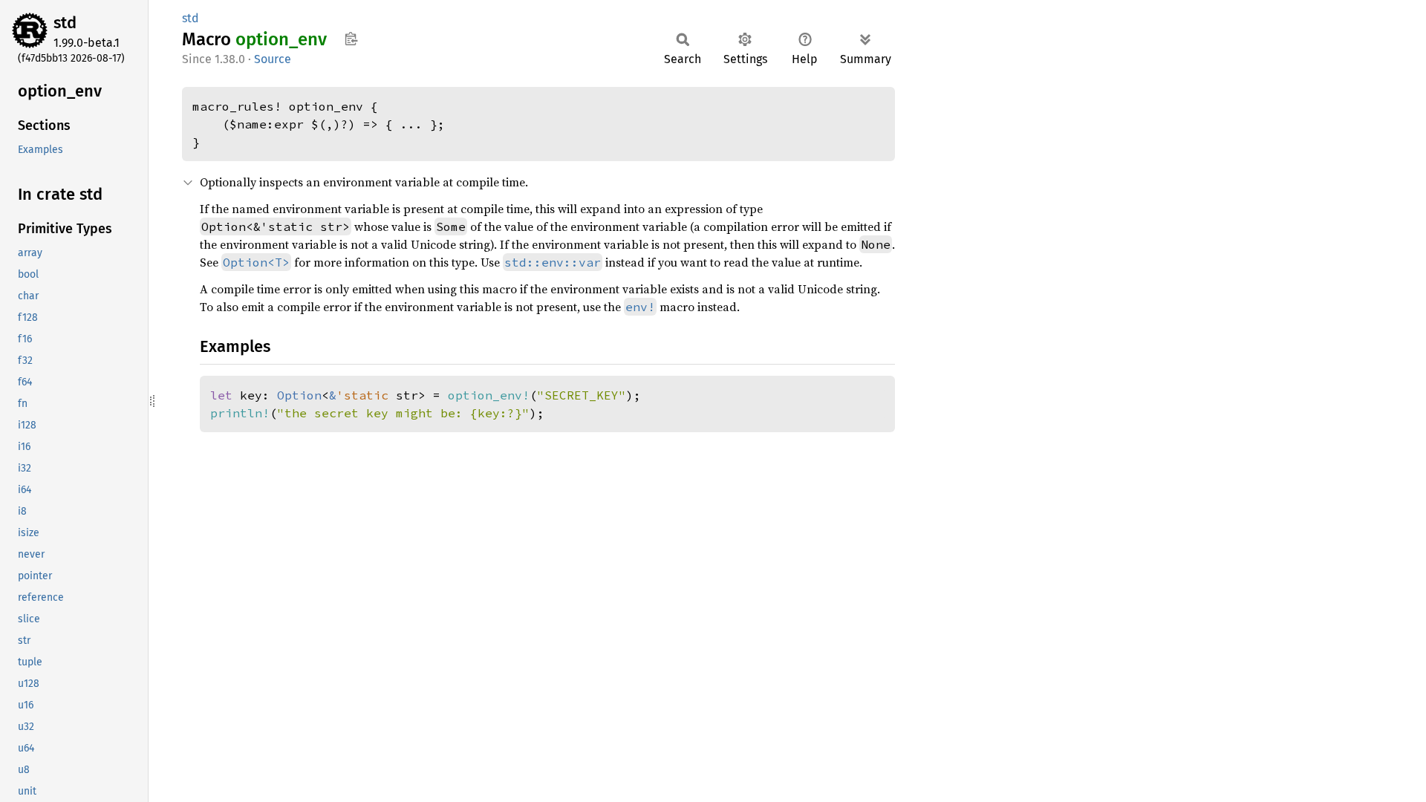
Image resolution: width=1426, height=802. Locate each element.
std (64, 23)
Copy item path (351, 38)
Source (272, 59)
